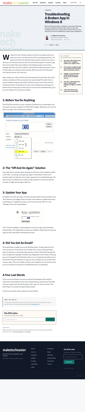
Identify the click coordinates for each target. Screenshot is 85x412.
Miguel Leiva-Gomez (59, 35)
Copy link (51, 44)
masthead (28, 331)
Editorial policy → (35, 304)
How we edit (66, 39)
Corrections (50, 361)
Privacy (80, 375)
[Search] (80, 2)
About (49, 352)
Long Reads (34, 364)
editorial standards (18, 331)
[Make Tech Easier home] (16, 2)
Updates (50, 2)
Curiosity (57, 2)
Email (57, 44)
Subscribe (74, 2)
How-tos (35, 2)
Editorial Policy (51, 358)
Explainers (43, 2)
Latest (64, 2)
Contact (49, 364)
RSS (72, 368)
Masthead (50, 355)
